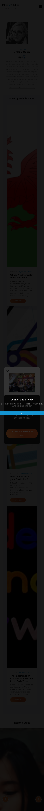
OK (22, 413)
